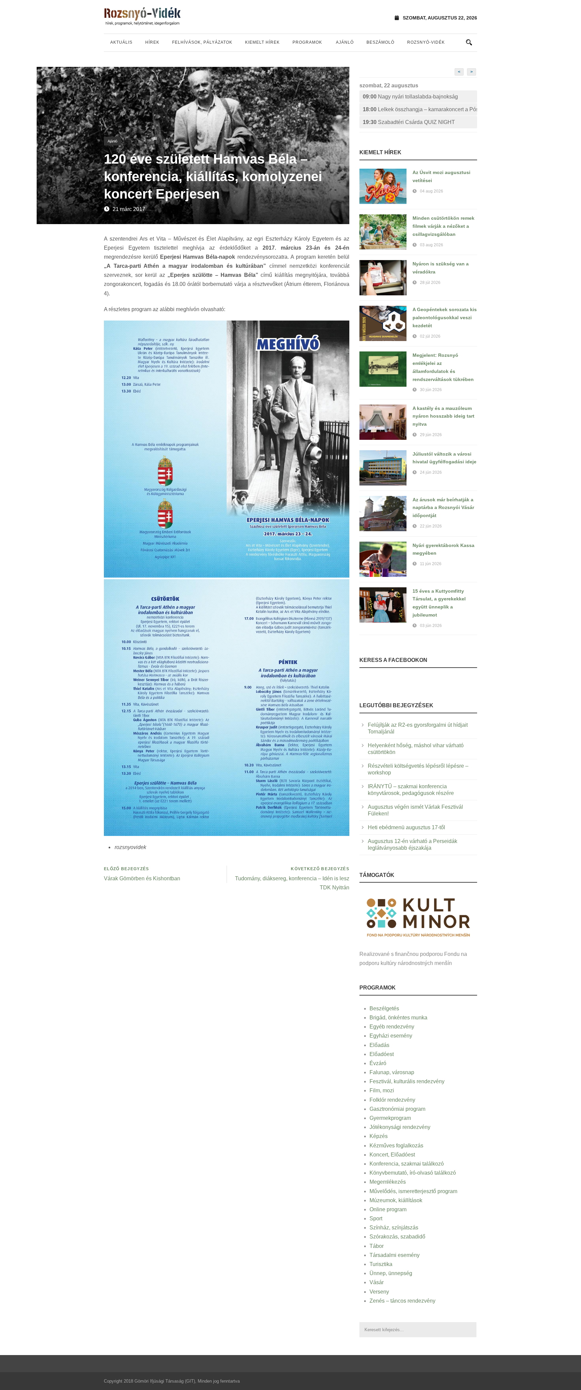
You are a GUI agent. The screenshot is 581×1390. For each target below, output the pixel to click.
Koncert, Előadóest (392, 1154)
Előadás (379, 1045)
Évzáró (378, 1063)
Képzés (379, 1136)
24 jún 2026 (431, 472)
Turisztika (381, 1264)
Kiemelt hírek (262, 42)
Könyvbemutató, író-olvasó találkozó (413, 1173)
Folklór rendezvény (392, 1100)
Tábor (377, 1246)
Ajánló (345, 42)
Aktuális (121, 42)
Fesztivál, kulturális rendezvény (407, 1081)
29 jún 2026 (431, 434)
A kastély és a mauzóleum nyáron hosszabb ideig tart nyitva (443, 416)
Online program (388, 1209)
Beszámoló (380, 42)
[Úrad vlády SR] (418, 916)
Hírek (152, 42)
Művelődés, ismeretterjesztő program (413, 1191)
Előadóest (382, 1054)
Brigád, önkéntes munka (398, 1017)
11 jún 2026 (430, 563)
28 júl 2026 (430, 282)
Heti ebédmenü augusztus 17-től (406, 827)
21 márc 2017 (129, 209)
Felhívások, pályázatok (202, 42)
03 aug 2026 (431, 245)
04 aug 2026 (431, 191)
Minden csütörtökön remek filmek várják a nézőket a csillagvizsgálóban (443, 226)
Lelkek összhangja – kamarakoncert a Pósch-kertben (420, 109)
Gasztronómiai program (397, 1109)
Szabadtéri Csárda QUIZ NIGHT (409, 122)
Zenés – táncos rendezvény (402, 1301)
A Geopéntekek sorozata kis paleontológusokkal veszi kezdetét (445, 317)
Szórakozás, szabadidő (397, 1236)
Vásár (377, 1282)
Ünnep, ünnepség (391, 1273)
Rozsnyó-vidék (426, 42)
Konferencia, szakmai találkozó (407, 1164)
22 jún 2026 (431, 526)
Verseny (379, 1292)
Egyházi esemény (391, 1036)
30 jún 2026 (431, 389)
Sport (376, 1218)
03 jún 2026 (431, 625)
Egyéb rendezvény (392, 1026)
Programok (307, 42)
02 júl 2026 (430, 336)
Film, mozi (382, 1090)
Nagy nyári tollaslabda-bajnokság (410, 96)
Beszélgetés (384, 1008)
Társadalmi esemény (395, 1255)
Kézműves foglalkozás (396, 1145)
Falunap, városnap (392, 1072)
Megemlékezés (388, 1182)
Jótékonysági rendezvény (400, 1127)
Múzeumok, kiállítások (396, 1200)
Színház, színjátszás (394, 1227)
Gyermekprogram (390, 1118)
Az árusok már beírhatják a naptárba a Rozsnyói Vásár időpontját (443, 507)
